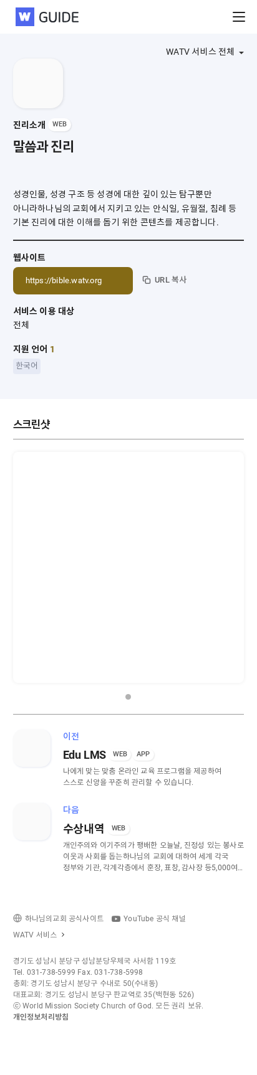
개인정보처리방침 (41, 1017)
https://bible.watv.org (64, 280)
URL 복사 (171, 279)
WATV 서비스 (35, 935)
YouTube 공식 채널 (155, 918)
